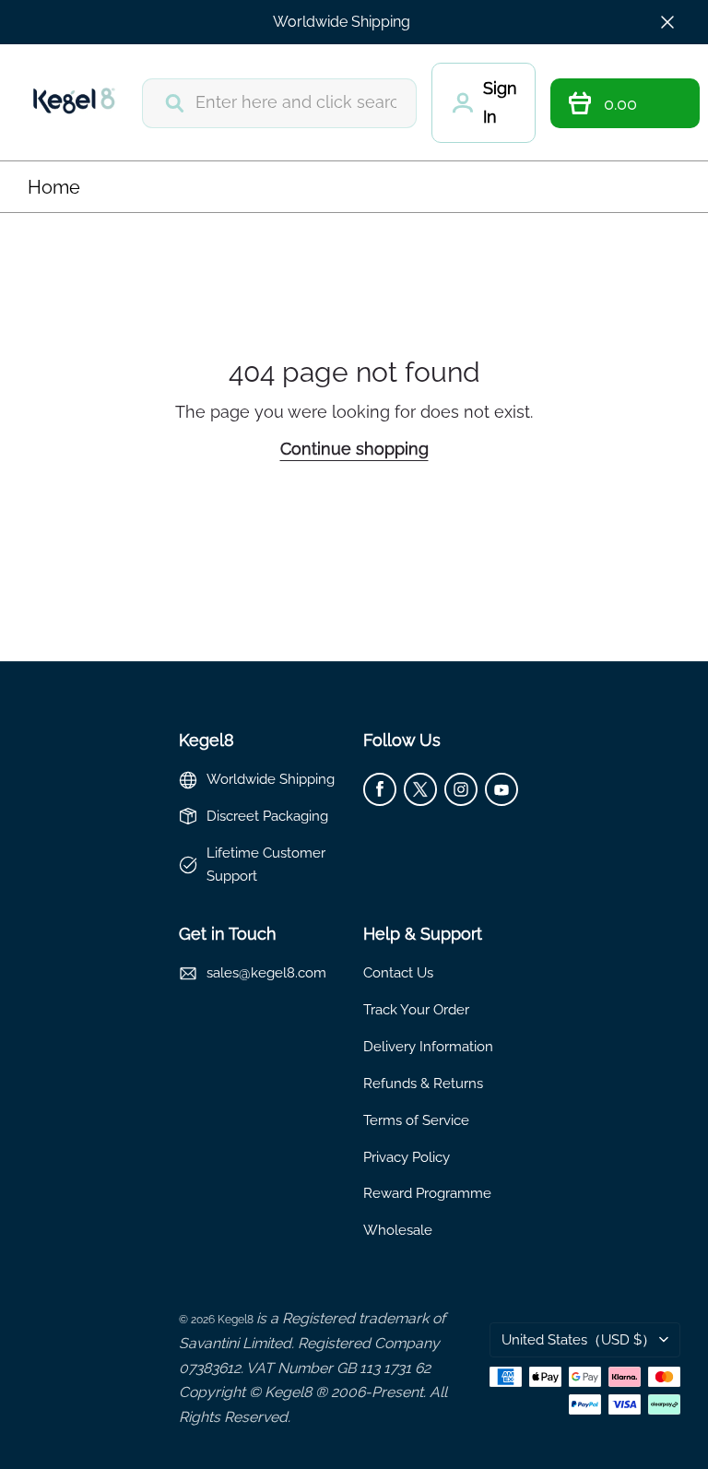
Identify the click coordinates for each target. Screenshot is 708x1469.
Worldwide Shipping (341, 21)
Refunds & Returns (423, 1083)
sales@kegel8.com (266, 972)
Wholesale (397, 1230)
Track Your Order (416, 1009)
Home (54, 187)
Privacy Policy (406, 1157)
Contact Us (398, 972)
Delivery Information (428, 1046)
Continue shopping (354, 448)
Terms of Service (416, 1120)
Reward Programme (427, 1193)
